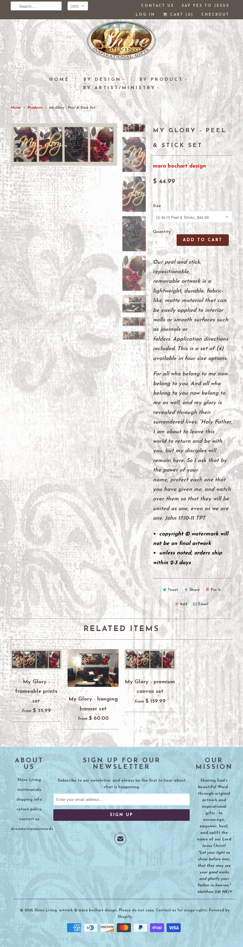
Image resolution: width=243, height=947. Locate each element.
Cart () (181, 15)
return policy (29, 809)
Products (34, 108)
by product (161, 80)
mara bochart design (179, 166)
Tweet (173, 590)
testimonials (29, 790)
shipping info (29, 799)
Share (194, 590)
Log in (145, 15)
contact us (29, 819)
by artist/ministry (119, 88)
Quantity (162, 232)
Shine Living (29, 780)
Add (183, 604)
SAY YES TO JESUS (205, 6)
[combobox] (36, 5)
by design (102, 80)
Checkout (215, 15)
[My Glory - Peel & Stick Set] (64, 144)
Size (157, 206)
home (59, 80)
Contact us (157, 6)
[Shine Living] (121, 43)
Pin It (216, 590)
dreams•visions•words (32, 829)
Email (203, 604)
